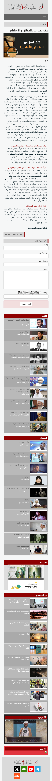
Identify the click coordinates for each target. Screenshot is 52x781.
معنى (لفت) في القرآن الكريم (19, 366)
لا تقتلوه (26, 500)
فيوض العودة (24, 476)
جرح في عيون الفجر (23, 523)
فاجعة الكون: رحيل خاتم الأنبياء (19, 453)
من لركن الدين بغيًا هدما (21, 534)
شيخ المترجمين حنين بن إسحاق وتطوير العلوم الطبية (19, 390)
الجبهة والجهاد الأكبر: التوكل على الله (17, 424)
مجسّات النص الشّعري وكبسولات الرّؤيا (18, 321)
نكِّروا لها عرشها (24, 331)
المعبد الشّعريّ (24, 511)
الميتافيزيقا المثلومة (22, 343)
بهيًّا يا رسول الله (24, 442)
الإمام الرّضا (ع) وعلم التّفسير (20, 401)
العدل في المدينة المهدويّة (20, 412)
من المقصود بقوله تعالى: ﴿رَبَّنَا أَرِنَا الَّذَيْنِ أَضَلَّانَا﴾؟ (17, 379)
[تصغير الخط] (47, 60)
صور (41, 748)
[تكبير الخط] (45, 60)
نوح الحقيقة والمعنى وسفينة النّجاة (17, 354)
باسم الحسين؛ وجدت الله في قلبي (17, 488)
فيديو (40, 717)
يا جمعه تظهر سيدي (22, 546)
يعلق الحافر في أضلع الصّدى (20, 465)
